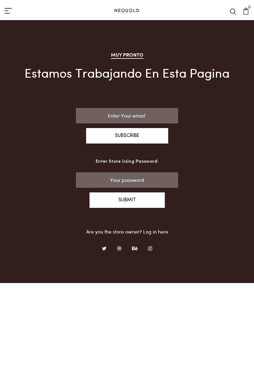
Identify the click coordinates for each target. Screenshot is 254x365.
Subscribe (127, 135)
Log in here (155, 231)
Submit (127, 200)
